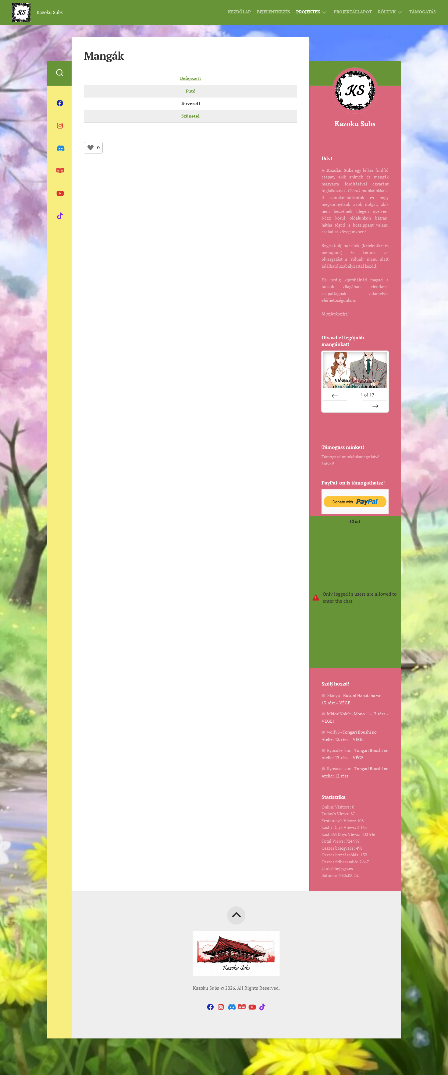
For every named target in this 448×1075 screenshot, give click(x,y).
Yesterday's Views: (339, 820)
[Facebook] (59, 103)
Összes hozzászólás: (341, 855)
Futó (190, 91)
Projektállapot (353, 12)
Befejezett (190, 78)
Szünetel (190, 116)
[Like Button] (90, 147)
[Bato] (59, 171)
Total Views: (334, 841)
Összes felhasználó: (340, 862)
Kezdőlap (239, 12)
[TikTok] (59, 216)
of (367, 395)
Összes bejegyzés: (339, 848)
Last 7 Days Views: (339, 827)
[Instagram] (59, 126)
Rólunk (387, 12)
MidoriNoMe (339, 714)
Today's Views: (336, 813)
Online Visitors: (337, 807)
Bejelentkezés (273, 12)
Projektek (308, 12)
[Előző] (335, 395)
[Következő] (375, 405)
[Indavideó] (59, 193)
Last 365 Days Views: (341, 834)
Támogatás (422, 12)
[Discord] (59, 148)
